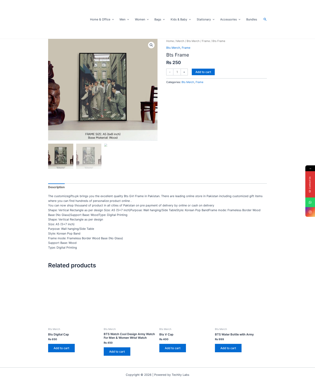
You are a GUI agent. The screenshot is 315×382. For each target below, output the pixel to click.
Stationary (204, 19)
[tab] (56, 187)
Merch (180, 41)
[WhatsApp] (310, 202)
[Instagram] (310, 212)
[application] (112, 19)
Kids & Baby (179, 19)
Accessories (228, 19)
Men (122, 19)
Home (170, 41)
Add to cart (203, 72)
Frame (206, 41)
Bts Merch (193, 41)
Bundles (251, 19)
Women (140, 19)
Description (56, 187)
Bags (157, 19)
